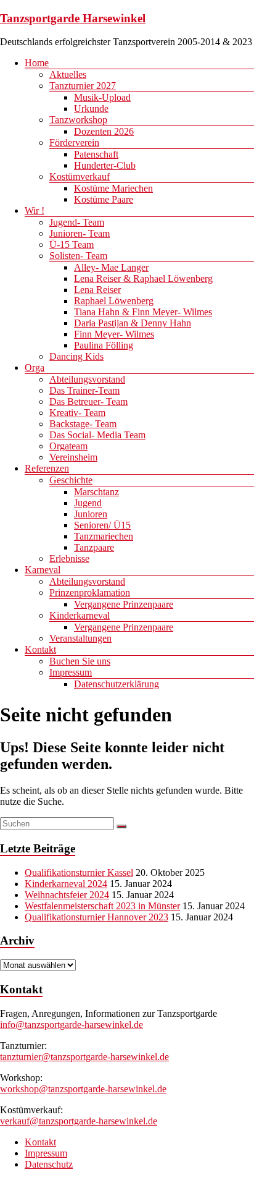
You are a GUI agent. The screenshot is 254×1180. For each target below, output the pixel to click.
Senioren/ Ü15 (102, 525)
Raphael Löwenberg (114, 300)
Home (37, 62)
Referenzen (47, 468)
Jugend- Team (76, 222)
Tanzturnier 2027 (82, 85)
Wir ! (34, 210)
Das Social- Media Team (97, 435)
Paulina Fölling (103, 345)
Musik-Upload (102, 97)
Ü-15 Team (71, 244)
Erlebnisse (69, 558)
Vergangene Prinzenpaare (123, 604)
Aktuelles (67, 74)
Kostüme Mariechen (113, 188)
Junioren (90, 514)
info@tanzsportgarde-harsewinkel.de (71, 1024)
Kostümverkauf (79, 176)
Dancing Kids (76, 356)
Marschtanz (96, 491)
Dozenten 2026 (104, 131)
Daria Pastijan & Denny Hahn (132, 323)
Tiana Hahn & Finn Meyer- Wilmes (143, 312)
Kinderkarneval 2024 (66, 883)
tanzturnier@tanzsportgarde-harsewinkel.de (84, 1056)
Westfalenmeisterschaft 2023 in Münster (102, 906)
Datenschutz (49, 1164)
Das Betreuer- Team (88, 401)
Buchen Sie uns (79, 661)
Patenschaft (96, 154)
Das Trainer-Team (84, 390)
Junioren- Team (79, 233)
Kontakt (40, 649)
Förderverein (74, 142)
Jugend (88, 503)
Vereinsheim (73, 457)
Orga (34, 367)
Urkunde (91, 108)
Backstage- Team (83, 423)
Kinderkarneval (79, 615)
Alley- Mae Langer (111, 267)
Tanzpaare (94, 547)
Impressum (70, 672)
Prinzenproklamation (89, 592)
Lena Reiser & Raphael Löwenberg (143, 278)
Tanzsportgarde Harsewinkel (72, 18)
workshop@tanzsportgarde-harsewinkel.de (83, 1089)
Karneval (42, 569)
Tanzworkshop (78, 119)
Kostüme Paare (103, 199)
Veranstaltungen (80, 638)
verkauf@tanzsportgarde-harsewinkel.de (78, 1121)
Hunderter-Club (105, 165)
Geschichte (70, 480)
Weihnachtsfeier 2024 (67, 894)
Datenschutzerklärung (116, 684)
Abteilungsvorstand (87, 379)
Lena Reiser (97, 289)
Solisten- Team (78, 255)
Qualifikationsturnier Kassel (79, 872)
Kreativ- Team (77, 412)
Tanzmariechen (103, 536)
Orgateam (68, 446)
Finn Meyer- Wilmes (114, 334)
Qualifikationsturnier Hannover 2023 (96, 917)
